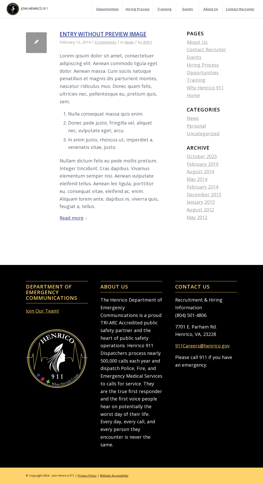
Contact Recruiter (206, 49)
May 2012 (197, 217)
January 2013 (201, 202)
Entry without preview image (103, 34)
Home (193, 95)
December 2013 (204, 194)
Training (196, 80)
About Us (197, 42)
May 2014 (197, 179)
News (129, 42)
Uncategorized (203, 133)
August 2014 (200, 171)
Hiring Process (203, 65)
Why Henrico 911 (205, 88)
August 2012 (200, 210)
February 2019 (202, 164)
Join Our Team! (42, 311)
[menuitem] (107, 9)
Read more (71, 218)
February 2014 (202, 187)
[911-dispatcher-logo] (27, 9)
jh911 (147, 42)
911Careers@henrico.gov (202, 346)
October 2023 (202, 156)
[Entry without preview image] (36, 42)
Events (194, 57)
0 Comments (105, 42)
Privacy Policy (87, 475)
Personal (196, 126)
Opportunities (203, 72)
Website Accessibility (114, 475)
